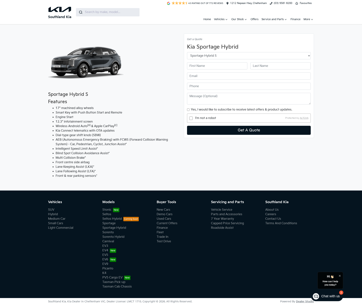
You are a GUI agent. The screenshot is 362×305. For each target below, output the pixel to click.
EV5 (105, 255)
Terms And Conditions (281, 223)
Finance (296, 19)
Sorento (108, 232)
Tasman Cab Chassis (117, 286)
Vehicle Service (221, 210)
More (307, 19)
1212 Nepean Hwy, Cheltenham (248, 3)
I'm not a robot (205, 118)
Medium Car (56, 219)
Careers (270, 214)
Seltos (106, 214)
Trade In (162, 237)
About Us (272, 210)
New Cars (163, 210)
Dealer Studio (305, 301)
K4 (104, 273)
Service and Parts (273, 19)
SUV (51, 210)
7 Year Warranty (222, 219)
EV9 (105, 264)
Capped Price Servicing (227, 223)
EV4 (105, 250)
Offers (254, 19)
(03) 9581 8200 (283, 3)
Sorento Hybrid (113, 237)
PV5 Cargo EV (112, 277)
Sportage (109, 223)
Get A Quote (249, 130)
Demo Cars (165, 214)
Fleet (160, 232)
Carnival (108, 241)
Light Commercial (60, 228)
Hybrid (53, 214)
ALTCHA (304, 118)
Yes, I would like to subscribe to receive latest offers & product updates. (241, 109)
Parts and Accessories (226, 214)
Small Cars (55, 223)
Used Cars (164, 219)
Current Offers (167, 223)
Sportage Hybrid (114, 228)
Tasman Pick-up (113, 282)
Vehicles (219, 19)
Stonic (106, 210)
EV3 (105, 246)
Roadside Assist (222, 228)
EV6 (105, 259)
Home (207, 19)
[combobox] (108, 12)
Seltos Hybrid (112, 219)
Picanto (107, 268)
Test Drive (164, 241)
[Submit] (80, 12)
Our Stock (237, 19)
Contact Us (273, 219)
